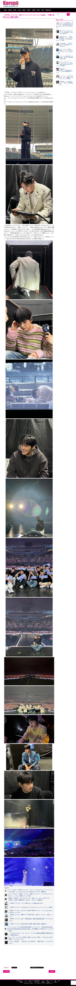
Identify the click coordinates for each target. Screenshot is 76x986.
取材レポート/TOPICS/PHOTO (34, 980)
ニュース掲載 (54, 982)
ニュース (25, 980)
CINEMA (33, 10)
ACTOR (19, 10)
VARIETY (29, 10)
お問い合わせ (37, 982)
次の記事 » (52, 971)
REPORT (10, 10)
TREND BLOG (48, 10)
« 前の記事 (6, 971)
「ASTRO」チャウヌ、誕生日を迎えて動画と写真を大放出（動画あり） (28, 924)
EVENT (14, 10)
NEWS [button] (5, 10)
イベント (43, 980)
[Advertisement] (47, 4)
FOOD (42, 10)
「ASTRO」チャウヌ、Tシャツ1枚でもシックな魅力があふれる (26, 903)
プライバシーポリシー (29, 982)
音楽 (59, 980)
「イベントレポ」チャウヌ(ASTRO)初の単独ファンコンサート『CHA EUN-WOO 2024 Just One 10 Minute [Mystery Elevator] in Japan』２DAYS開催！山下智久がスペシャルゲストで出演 (30, 929)
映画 (55, 980)
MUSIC (38, 10)
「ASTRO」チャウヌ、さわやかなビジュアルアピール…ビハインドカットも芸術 (30, 907)
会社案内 (21, 982)
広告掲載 (48, 982)
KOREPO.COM (19, 980)
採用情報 (43, 982)
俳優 (47, 980)
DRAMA (23, 10)
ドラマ (51, 980)
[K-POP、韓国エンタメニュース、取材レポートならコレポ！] (11, 2)
